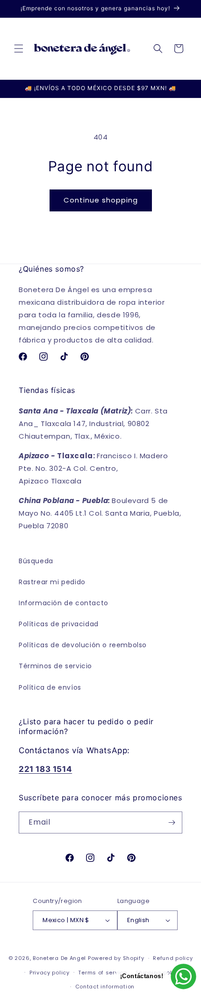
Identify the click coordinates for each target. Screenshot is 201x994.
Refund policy (173, 958)
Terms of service (102, 972)
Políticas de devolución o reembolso (83, 645)
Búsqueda (36, 561)
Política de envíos (50, 687)
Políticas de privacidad (59, 624)
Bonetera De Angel (59, 958)
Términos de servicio (55, 666)
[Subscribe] (171, 822)
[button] (18, 48)
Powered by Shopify (116, 958)
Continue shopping (101, 200)
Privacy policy (49, 972)
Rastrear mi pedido (52, 582)
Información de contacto (63, 603)
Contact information (105, 986)
